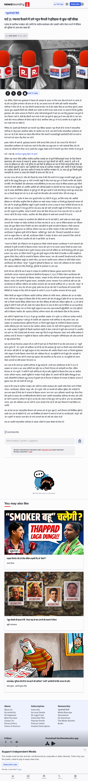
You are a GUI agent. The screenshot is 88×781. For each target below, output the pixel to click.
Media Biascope (65, 712)
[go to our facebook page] (6, 742)
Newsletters (63, 715)
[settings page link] (67, 4)
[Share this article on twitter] (13, 93)
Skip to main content (16, 15)
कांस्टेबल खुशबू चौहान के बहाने (26, 154)
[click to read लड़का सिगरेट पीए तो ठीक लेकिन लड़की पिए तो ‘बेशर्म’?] (43, 532)
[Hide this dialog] (85, 749)
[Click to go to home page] (17, 4)
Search (60, 778)
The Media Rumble (66, 721)
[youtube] (17, 742)
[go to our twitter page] (11, 742)
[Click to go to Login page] (82, 4)
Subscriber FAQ (38, 718)
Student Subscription (40, 726)
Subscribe (75, 4)
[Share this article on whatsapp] (19, 93)
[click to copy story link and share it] (25, 93)
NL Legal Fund (37, 715)
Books (60, 723)
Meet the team (10, 718)
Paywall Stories (38, 721)
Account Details (38, 712)
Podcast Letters (38, 723)
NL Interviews (64, 718)
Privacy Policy (10, 723)
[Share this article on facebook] (8, 93)
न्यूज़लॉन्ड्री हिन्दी (63, 710)
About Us (8, 710)
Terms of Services (12, 726)
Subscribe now (10, 764)
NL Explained (10, 715)
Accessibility (10, 712)
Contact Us (9, 721)
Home (13, 777)
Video (28, 777)
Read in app (32, 93)
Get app (60, 4)
